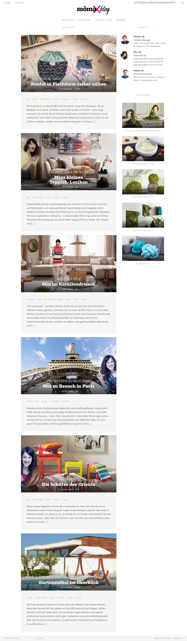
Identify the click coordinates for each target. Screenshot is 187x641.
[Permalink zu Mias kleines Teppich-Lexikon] (68, 161)
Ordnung (66, 99)
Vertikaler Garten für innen (143, 230)
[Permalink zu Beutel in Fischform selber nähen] (68, 63)
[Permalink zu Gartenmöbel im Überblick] (68, 562)
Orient (49, 197)
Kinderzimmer (46, 99)
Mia (76, 187)
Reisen (75, 99)
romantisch (54, 401)
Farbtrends (84, 19)
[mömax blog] (93, 9)
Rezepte (121, 19)
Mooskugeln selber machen (143, 197)
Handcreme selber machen (143, 164)
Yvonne (77, 89)
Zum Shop (19, 2)
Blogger (7, 2)
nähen (57, 99)
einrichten (31, 299)
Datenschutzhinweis (162, 638)
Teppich (66, 197)
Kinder (35, 99)
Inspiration (67, 19)
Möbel (60, 299)
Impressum (178, 638)
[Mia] (126, 55)
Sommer (84, 99)
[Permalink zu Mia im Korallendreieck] (68, 263)
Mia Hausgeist (38, 197)
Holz (39, 299)
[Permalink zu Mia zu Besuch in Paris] (68, 365)
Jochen (77, 587)
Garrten (30, 597)
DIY (28, 99)
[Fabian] (126, 73)
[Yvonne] (126, 39)
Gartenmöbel (41, 597)
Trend (76, 299)
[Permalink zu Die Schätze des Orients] (68, 463)
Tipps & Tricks (103, 19)
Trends (70, 597)
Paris (37, 401)
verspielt (65, 401)
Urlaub (84, 299)
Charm (29, 401)
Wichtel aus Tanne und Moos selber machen (143, 130)
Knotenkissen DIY (143, 263)
